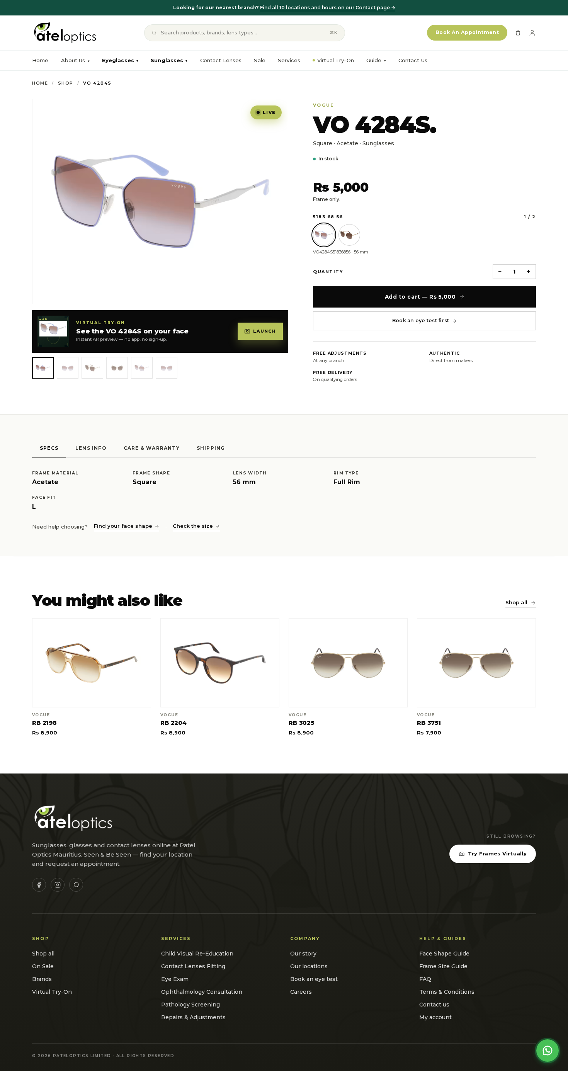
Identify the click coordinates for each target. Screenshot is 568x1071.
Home (40, 60)
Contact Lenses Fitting (193, 966)
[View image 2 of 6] (67, 368)
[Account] (532, 32)
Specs (49, 448)
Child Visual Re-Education (197, 953)
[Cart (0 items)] (518, 32)
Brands (42, 979)
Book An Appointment (467, 32)
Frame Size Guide (443, 966)
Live (269, 112)
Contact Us (412, 60)
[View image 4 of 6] (117, 368)
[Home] (64, 33)
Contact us (434, 1004)
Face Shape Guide (444, 953)
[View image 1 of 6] (43, 368)
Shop (65, 83)
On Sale (43, 966)
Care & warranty (152, 448)
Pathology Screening (190, 1004)
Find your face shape (123, 526)
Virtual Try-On (335, 60)
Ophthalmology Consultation (201, 991)
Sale (259, 60)
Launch (264, 331)
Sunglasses (169, 60)
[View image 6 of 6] (166, 368)
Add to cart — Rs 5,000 (420, 297)
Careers (301, 991)
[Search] (154, 33)
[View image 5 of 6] (142, 368)
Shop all (516, 602)
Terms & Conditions (446, 991)
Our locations (309, 966)
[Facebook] (39, 885)
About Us (73, 60)
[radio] (324, 235)
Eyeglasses (120, 60)
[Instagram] (58, 885)
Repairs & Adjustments (193, 1017)
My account (435, 1017)
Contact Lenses (221, 60)
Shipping (211, 448)
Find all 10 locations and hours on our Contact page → (327, 7)
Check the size (193, 526)
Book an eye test (314, 979)
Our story (303, 953)
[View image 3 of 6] (92, 368)
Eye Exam (175, 979)
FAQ (425, 979)
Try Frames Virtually (497, 853)
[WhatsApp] (76, 885)
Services (289, 60)
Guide (376, 60)
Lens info (91, 448)
